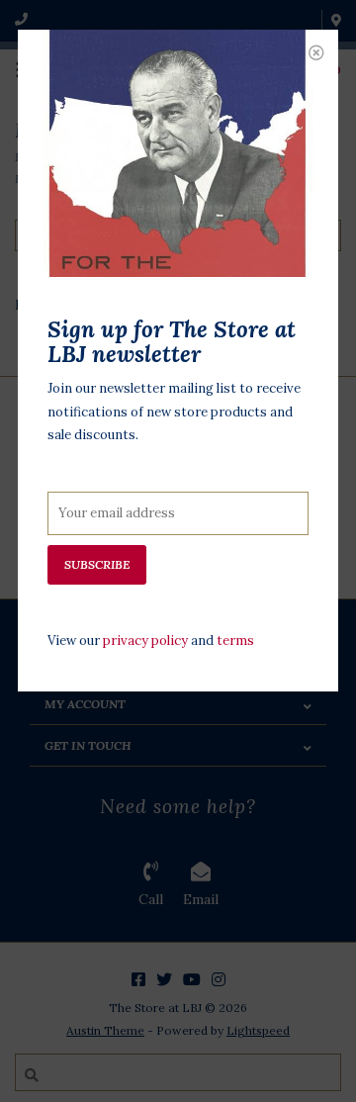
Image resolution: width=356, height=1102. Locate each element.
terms (235, 640)
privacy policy (145, 640)
